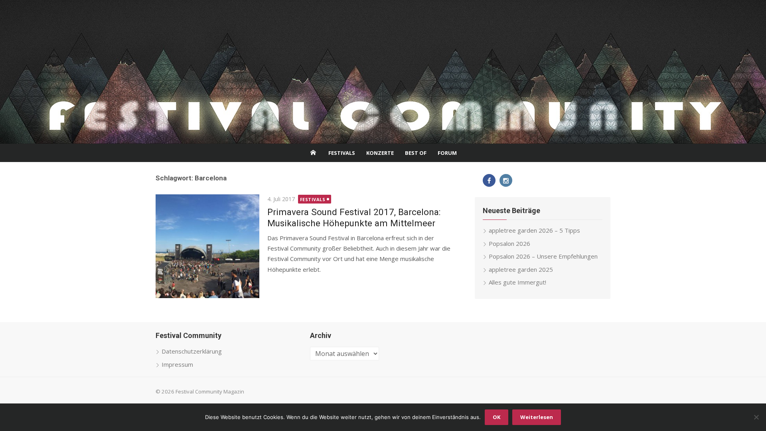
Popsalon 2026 (509, 243)
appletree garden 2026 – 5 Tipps (534, 230)
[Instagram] (505, 180)
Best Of (415, 152)
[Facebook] (489, 180)
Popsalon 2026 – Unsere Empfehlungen (543, 256)
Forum (447, 152)
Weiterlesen (536, 417)
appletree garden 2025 (521, 269)
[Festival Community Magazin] (383, 72)
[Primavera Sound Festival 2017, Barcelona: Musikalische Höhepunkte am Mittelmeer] (207, 246)
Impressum (177, 364)
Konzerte (380, 152)
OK (496, 417)
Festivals (341, 152)
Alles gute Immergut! (517, 282)
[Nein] (756, 417)
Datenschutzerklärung (192, 351)
